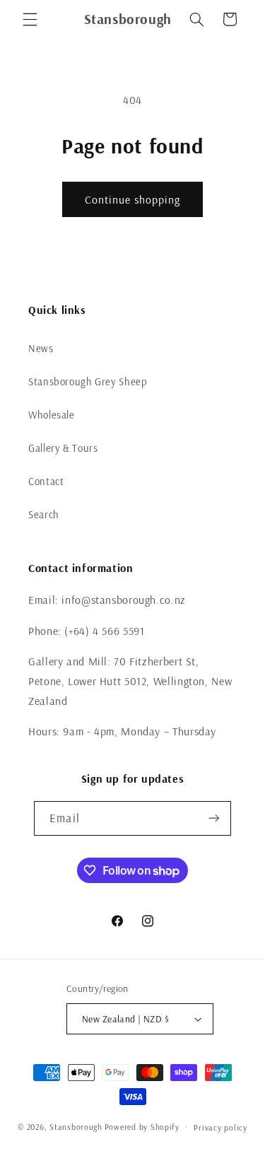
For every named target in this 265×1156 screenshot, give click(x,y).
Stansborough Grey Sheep (88, 381)
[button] (29, 19)
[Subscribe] (213, 818)
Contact (46, 481)
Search (43, 514)
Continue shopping (133, 199)
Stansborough (75, 1126)
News (41, 348)
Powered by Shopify (142, 1126)
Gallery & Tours (63, 448)
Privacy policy (220, 1127)
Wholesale (51, 414)
